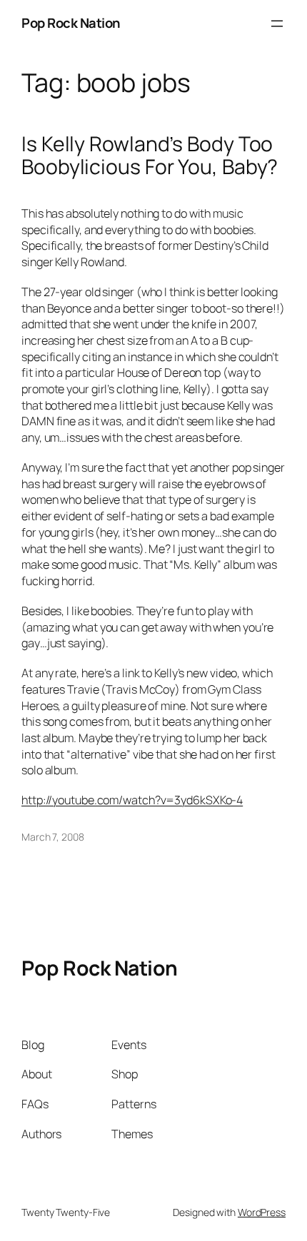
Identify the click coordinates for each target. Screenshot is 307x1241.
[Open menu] (277, 23)
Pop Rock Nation (71, 23)
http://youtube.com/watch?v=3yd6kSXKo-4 (132, 800)
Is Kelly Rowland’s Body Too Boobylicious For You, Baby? (149, 155)
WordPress (262, 1212)
